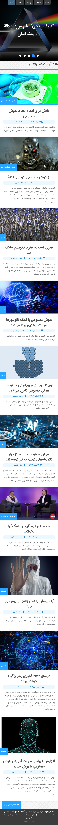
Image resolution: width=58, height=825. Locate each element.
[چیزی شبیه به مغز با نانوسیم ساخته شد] (29, 224)
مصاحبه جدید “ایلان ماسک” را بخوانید (29, 529)
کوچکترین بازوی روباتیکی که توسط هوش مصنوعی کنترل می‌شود (29, 388)
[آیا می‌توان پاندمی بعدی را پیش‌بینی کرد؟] (29, 575)
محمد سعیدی (18, 121)
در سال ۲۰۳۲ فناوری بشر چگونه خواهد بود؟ (29, 679)
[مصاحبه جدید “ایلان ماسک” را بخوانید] (29, 503)
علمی (3, 591)
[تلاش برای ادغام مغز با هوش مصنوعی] (29, 89)
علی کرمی (19, 182)
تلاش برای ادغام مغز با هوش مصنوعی (29, 113)
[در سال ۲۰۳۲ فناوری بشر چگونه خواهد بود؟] (29, 650)
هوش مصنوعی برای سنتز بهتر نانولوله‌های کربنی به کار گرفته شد (29, 457)
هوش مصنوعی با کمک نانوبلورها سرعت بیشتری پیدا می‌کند (29, 322)
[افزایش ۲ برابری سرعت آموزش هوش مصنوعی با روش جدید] (29, 735)
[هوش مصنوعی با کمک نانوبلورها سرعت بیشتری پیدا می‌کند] (29, 297)
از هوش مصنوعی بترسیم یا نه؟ (29, 177)
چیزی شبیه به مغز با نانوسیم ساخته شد (29, 250)
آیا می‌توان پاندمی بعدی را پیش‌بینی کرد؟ (29, 604)
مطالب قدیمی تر (10, 804)
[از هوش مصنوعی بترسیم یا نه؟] (29, 154)
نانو (3, 237)
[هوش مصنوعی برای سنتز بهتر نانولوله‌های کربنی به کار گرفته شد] (29, 431)
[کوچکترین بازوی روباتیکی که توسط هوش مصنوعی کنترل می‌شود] (29, 362)
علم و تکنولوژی (8, 101)
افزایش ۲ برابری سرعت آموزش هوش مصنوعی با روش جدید (29, 764)
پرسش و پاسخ (8, 516)
